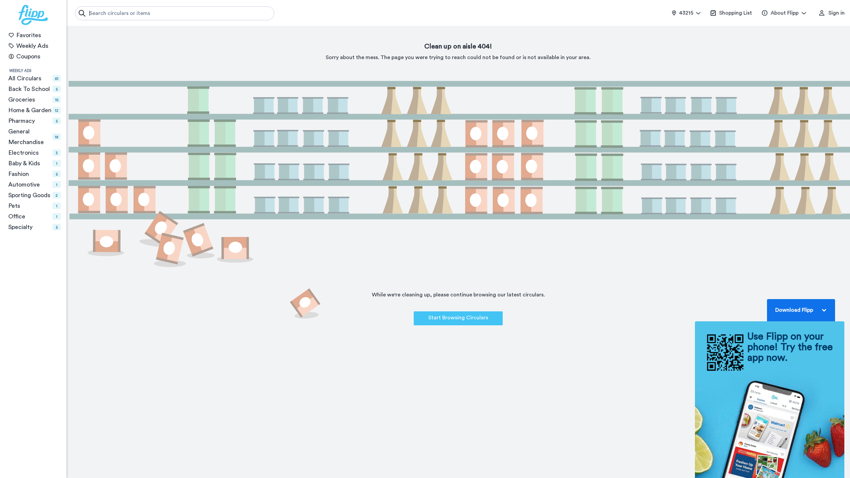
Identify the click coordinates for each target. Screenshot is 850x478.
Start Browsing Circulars (458, 317)
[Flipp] (33, 15)
